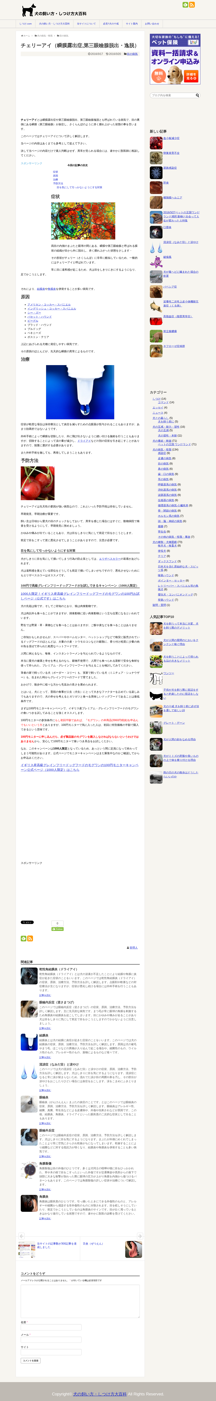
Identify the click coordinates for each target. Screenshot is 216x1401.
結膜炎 (41, 288)
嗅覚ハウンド (166, 575)
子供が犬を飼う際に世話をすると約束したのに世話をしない (180, 693)
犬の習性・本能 (167, 435)
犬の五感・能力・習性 (166, 426)
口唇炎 (167, 227)
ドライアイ (84, 440)
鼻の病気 (163, 468)
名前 (24, 1322)
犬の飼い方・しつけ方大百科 (54, 23)
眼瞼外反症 (47, 1130)
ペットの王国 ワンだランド (174, 444)
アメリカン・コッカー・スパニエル (49, 304)
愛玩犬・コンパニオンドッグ (175, 594)
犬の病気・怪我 (162, 449)
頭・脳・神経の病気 (170, 521)
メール (26, 1334)
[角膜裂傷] (29, 1172)
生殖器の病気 (166, 500)
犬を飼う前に (166, 421)
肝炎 (166, 182)
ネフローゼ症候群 (174, 346)
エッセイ (158, 407)
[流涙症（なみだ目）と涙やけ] (29, 1073)
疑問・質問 (159, 605)
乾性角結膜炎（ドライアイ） (59, 969)
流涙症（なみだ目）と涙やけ (59, 1064)
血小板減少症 (171, 138)
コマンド (163, 402)
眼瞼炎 (43, 1097)
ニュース (158, 412)
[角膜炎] (29, 1205)
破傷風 (167, 257)
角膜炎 (52, 288)
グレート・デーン (174, 722)
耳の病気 (163, 479)
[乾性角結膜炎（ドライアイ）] (29, 978)
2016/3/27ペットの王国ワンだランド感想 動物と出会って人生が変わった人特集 (181, 216)
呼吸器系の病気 (167, 484)
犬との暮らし (161, 418)
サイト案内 (132, 23)
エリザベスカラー (110, 558)
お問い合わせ (152, 23)
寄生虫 (162, 531)
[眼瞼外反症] (29, 1139)
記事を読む (45, 995)
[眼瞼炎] (29, 1106)
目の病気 (132, 53)
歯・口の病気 (166, 474)
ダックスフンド (167, 561)
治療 (55, 179)
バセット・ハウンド (40, 316)
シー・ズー (34, 312)
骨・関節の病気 (167, 510)
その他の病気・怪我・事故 (174, 536)
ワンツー (168, 673)
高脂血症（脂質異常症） (178, 316)
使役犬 (162, 550)
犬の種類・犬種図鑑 (165, 542)
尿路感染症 (170, 167)
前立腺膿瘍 (170, 331)
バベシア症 (170, 286)
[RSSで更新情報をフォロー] (192, 6)
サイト (25, 1347)
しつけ (157, 398)
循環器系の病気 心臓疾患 (173, 505)
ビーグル (33, 320)
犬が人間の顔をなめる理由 (179, 739)
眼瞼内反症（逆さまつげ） (57, 1002)
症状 (55, 171)
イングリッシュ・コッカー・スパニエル (52, 308)
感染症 (162, 453)
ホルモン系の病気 (169, 515)
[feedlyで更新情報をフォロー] (185, 6)
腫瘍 (160, 526)
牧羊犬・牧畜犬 (167, 545)
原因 (55, 175)
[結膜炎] (29, 1044)
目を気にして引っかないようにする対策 (79, 187)
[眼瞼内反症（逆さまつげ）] (29, 1011)
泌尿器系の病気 (167, 495)
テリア (162, 556)
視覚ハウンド (166, 599)
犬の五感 (163, 430)
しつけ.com (25, 23)
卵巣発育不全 (171, 153)
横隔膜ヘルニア (172, 197)
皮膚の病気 (164, 458)
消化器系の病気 (167, 489)
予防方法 (58, 183)
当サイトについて (86, 23)
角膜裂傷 (45, 1163)
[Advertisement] (78, 82)
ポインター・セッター (171, 580)
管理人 (134, 947)
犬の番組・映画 (162, 440)
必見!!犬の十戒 (111, 23)
